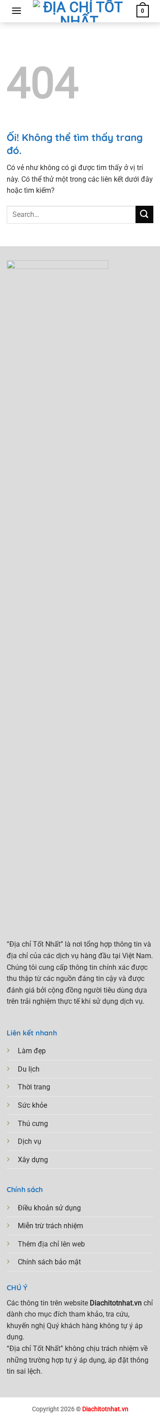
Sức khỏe (32, 1105)
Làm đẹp (32, 1051)
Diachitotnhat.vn (105, 1409)
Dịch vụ (29, 1141)
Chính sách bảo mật (49, 1262)
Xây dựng (33, 1159)
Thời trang (34, 1087)
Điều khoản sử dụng (49, 1208)
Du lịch (29, 1069)
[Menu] (16, 10)
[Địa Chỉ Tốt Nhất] (79, 11)
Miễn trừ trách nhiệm (50, 1226)
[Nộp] (144, 214)
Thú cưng (33, 1123)
